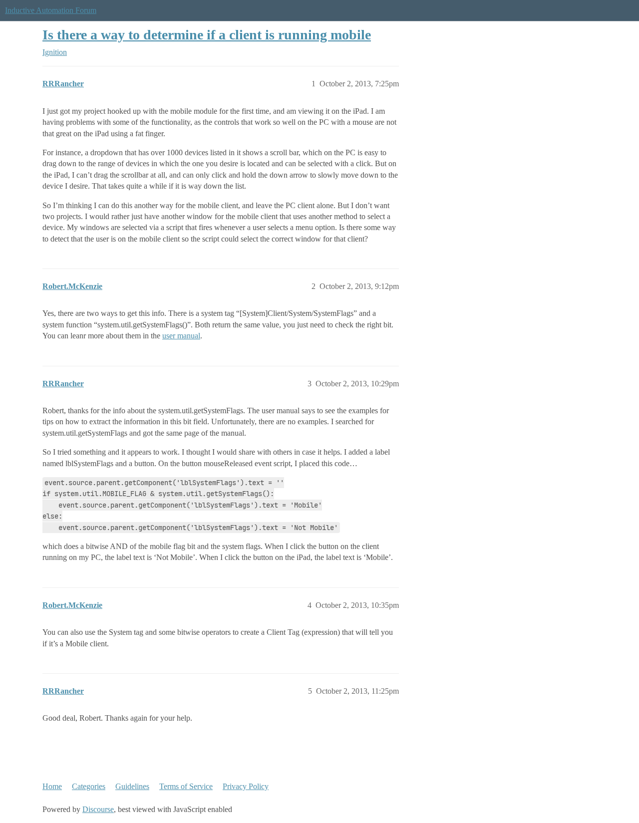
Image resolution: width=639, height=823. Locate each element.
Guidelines (132, 786)
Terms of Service (186, 786)
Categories (88, 786)
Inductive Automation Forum (50, 10)
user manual (181, 335)
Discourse (98, 809)
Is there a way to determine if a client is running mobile (206, 34)
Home (52, 786)
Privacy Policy (246, 786)
